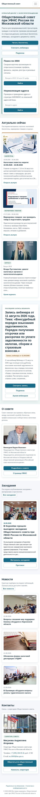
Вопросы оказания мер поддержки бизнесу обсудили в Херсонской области (19, 621)
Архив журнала (10, 294)
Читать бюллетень (20, 43)
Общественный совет (11, 4)
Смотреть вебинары (20, 48)
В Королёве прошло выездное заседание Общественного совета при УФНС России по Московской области (20, 532)
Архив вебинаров (20, 396)
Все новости (8, 589)
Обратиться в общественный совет (20, 763)
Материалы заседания (20, 560)
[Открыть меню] (35, 3)
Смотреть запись (20, 386)
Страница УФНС (20, 473)
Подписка (20, 53)
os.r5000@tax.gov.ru (16, 756)
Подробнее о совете (20, 468)
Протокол (20, 565)
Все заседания (9, 495)
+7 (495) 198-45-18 (17, 753)
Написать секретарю (20, 770)
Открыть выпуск (10, 183)
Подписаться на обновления (15, 786)
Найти (20, 83)
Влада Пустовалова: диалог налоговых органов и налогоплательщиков (16, 271)
